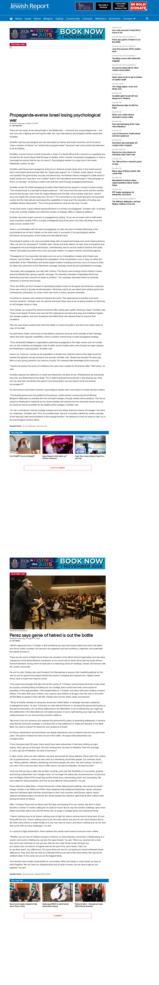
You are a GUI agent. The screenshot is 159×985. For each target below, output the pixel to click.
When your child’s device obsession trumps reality (123, 115)
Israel (28, 19)
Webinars (100, 19)
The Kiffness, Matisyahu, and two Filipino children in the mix (126, 202)
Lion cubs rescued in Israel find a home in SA (126, 31)
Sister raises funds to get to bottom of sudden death (127, 78)
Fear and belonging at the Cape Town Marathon (126, 125)
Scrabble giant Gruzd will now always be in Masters (125, 97)
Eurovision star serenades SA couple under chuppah (124, 144)
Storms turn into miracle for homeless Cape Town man (124, 153)
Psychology (42, 426)
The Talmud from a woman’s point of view (126, 162)
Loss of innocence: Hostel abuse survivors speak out (126, 134)
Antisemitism (29, 874)
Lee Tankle (16, 641)
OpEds (59, 19)
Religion (48, 19)
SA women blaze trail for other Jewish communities (125, 69)
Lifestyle (87, 19)
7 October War (29, 426)
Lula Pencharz (17, 125)
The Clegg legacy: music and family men (124, 87)
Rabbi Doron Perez (43, 874)
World (37, 19)
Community (73, 19)
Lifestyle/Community (129, 37)
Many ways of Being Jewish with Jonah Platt (126, 172)
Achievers (114, 19)
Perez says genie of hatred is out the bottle (126, 40)
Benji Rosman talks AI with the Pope (125, 106)
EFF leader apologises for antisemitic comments (123, 193)
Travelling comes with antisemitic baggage (126, 59)
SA (122, 84)
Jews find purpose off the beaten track (126, 50)
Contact (127, 19)
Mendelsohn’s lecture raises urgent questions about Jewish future (125, 182)
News (18, 19)
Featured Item (116, 27)
